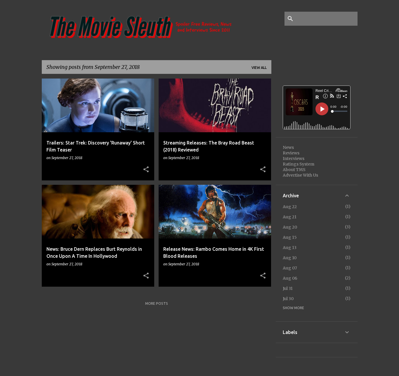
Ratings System (298, 164)
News (288, 147)
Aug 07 (290, 268)
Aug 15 (290, 237)
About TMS (294, 169)
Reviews (291, 153)
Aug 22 (290, 206)
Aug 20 (290, 227)
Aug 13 (289, 247)
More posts (156, 303)
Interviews (293, 158)
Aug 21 (289, 217)
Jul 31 (288, 288)
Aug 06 (290, 278)
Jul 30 (288, 298)
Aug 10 (289, 257)
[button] (146, 169)
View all (259, 67)
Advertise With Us (300, 175)
